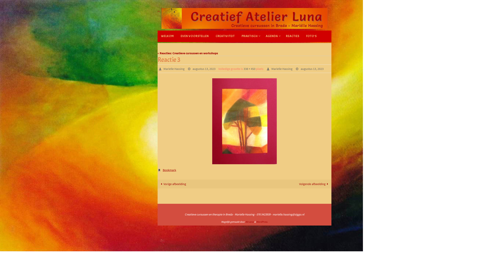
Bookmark (169, 170)
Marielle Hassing (174, 69)
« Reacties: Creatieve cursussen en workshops (188, 53)
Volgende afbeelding (312, 184)
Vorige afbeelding (175, 184)
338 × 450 (249, 69)
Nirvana (249, 221)
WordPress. (262, 221)
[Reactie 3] (244, 121)
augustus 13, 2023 (204, 69)
